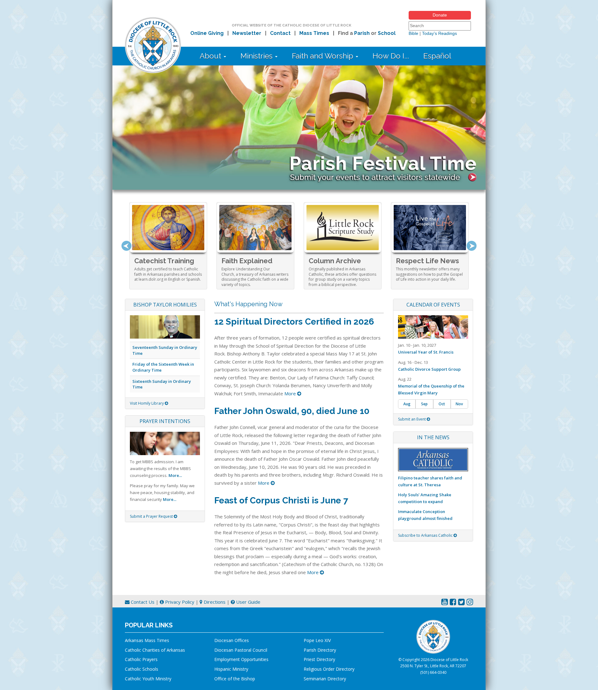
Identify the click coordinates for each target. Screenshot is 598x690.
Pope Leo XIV (317, 640)
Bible (413, 33)
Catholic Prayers (141, 659)
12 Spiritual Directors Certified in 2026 (294, 321)
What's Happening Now (248, 304)
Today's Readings (439, 33)
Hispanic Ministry (231, 669)
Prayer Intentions (165, 421)
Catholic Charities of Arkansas (155, 650)
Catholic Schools (141, 669)
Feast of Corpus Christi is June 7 (281, 500)
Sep (424, 404)
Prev (126, 246)
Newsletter (246, 33)
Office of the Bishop (234, 679)
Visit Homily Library (147, 403)
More (290, 393)
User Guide (247, 602)
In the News (433, 437)
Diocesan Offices (231, 640)
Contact (280, 33)
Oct (442, 404)
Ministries (257, 55)
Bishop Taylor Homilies (165, 304)
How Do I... (391, 55)
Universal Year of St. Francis (425, 352)
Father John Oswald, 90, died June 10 (291, 411)
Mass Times (314, 33)
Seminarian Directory (325, 679)
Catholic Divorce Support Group (429, 369)
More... (175, 475)
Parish (362, 33)
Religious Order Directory (329, 669)
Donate (440, 14)
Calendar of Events (433, 304)
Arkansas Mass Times (147, 640)
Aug (407, 404)
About (211, 55)
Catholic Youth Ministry (148, 679)
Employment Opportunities (241, 659)
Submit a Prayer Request (152, 516)
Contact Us (142, 602)
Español (437, 55)
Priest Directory (319, 659)
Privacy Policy (179, 602)
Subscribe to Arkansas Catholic (425, 535)
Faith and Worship (323, 55)
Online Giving (207, 33)
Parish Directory (320, 650)
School (387, 33)
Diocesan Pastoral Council (240, 650)
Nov (459, 404)
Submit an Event (412, 419)
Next (472, 246)
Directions (213, 602)
